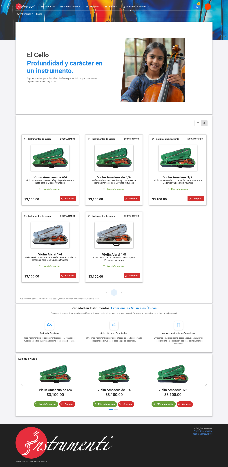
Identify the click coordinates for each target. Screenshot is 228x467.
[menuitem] (48, 6)
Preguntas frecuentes (202, 434)
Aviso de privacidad (203, 431)
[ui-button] (196, 6)
